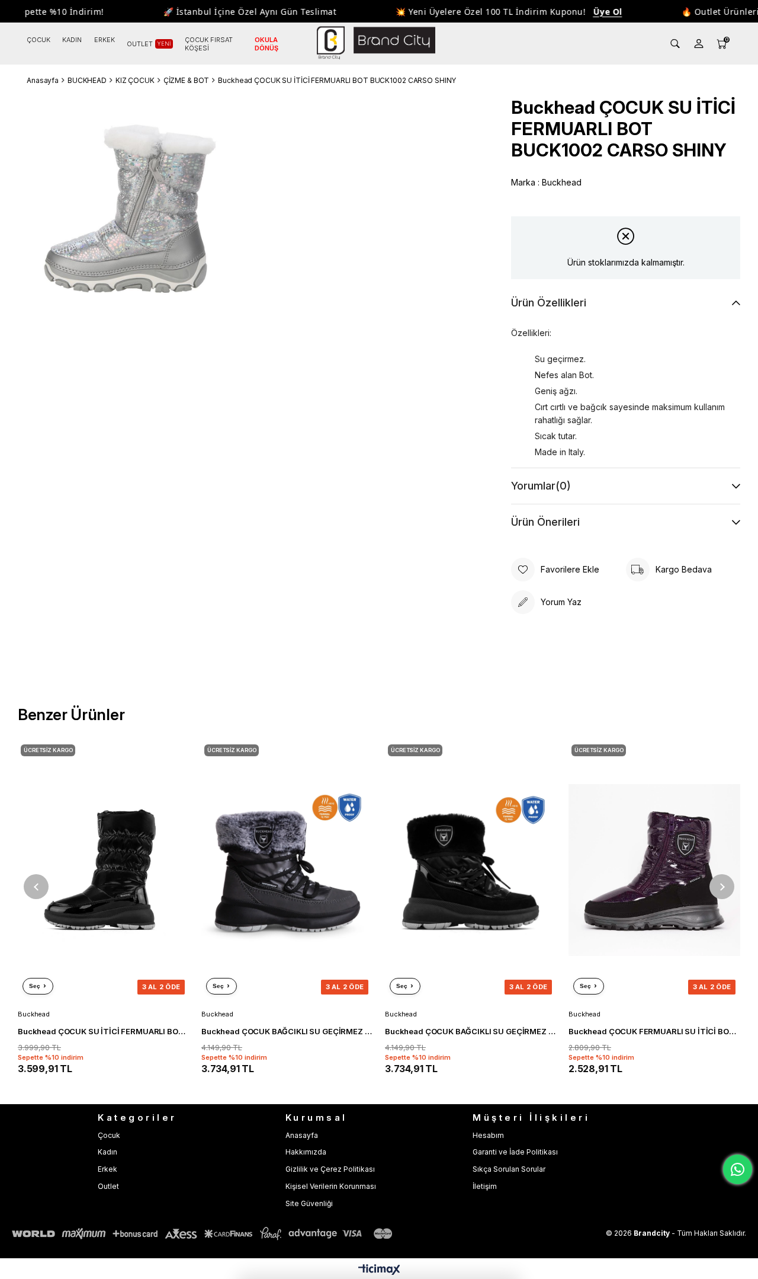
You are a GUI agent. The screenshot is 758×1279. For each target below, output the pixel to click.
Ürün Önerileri (545, 522)
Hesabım (488, 1135)
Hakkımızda (305, 1151)
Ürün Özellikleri (548, 302)
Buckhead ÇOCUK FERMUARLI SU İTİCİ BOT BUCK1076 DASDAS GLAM (654, 1031)
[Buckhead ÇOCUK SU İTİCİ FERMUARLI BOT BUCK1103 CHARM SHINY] (104, 870)
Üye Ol (592, 11)
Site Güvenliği (309, 1203)
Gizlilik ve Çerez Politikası (330, 1169)
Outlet (108, 1186)
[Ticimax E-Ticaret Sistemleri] (379, 1270)
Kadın (107, 1151)
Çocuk (109, 1135)
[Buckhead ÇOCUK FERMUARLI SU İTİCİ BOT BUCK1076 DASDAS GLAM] (654, 870)
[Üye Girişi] (699, 44)
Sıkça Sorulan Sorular (509, 1169)
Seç (34, 986)
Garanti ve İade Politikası (515, 1151)
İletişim (485, 1186)
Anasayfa (301, 1135)
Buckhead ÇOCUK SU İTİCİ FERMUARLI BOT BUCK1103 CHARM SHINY (104, 1031)
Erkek (107, 1169)
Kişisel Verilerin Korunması (330, 1186)
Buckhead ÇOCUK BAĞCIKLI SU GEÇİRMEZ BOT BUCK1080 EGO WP (287, 1031)
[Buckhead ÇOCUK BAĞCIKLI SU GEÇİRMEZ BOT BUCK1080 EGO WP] (287, 870)
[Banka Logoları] (204, 1233)
